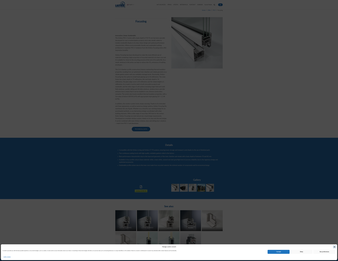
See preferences (324, 251)
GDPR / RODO (7, 256)
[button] (334, 247)
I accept (278, 251)
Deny (301, 251)
